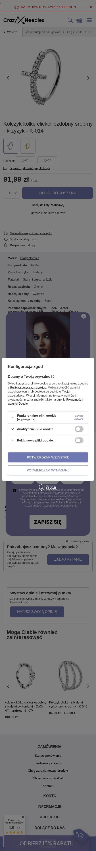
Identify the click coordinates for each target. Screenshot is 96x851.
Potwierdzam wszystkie (48, 457)
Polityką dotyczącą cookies (28, 387)
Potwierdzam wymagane (48, 470)
